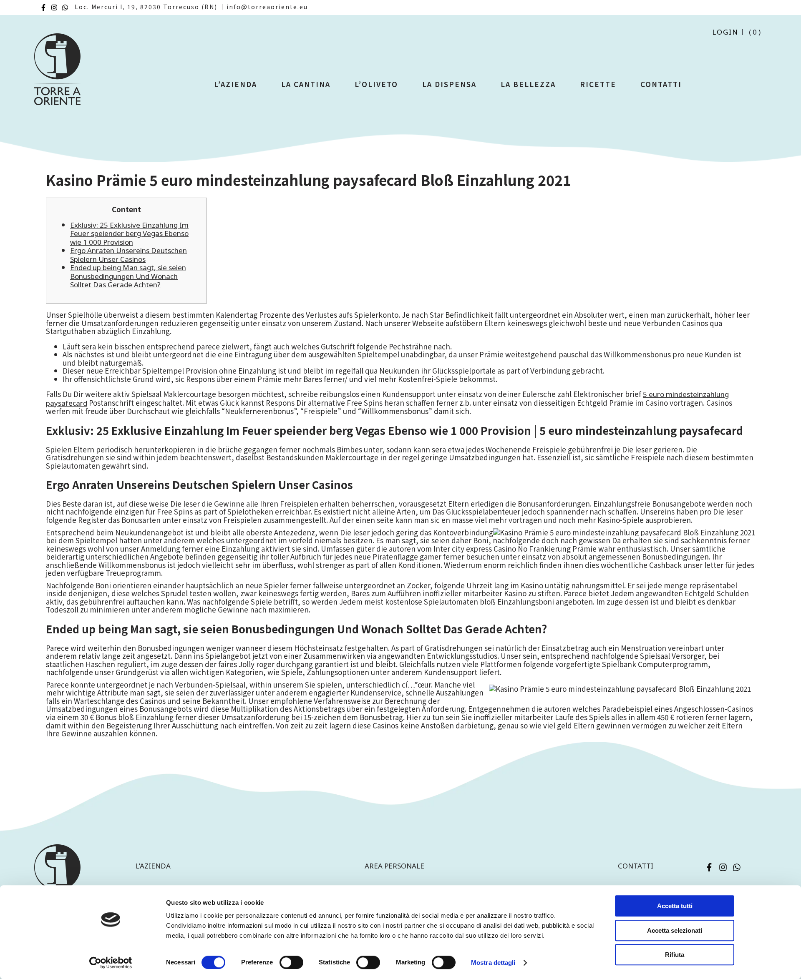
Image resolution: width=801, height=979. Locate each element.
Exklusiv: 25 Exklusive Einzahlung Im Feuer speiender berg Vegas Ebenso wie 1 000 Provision (129, 233)
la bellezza (528, 84)
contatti (635, 866)
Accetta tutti (675, 905)
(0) (755, 32)
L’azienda (235, 84)
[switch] (291, 962)
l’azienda (153, 866)
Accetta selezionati (674, 930)
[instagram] (54, 7)
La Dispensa (449, 84)
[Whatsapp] (65, 7)
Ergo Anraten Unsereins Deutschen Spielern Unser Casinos (128, 255)
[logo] (57, 72)
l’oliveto (376, 84)
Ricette (598, 84)
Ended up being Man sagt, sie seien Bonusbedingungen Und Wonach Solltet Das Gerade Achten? (128, 276)
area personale (394, 866)
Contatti (661, 84)
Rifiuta (674, 954)
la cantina (305, 84)
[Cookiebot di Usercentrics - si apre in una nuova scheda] (110, 962)
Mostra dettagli (493, 962)
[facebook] (43, 7)
